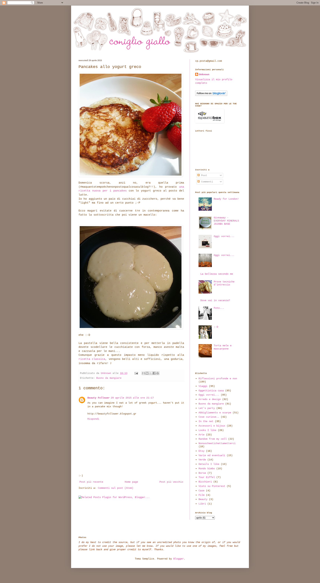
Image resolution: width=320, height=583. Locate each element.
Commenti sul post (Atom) (115, 488)
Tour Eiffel (207, 477)
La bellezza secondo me (216, 273)
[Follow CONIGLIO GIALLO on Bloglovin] (211, 95)
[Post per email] (136, 373)
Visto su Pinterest (212, 486)
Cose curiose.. (209, 416)
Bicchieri (205, 481)
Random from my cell (213, 438)
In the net (206, 421)
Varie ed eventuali (212, 455)
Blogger (178, 558)
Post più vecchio (171, 481)
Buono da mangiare (108, 378)
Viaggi (203, 386)
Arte (201, 434)
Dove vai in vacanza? (215, 300)
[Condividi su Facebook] (154, 373)
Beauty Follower (98, 397)
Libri (202, 503)
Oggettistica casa (211, 390)
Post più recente (91, 481)
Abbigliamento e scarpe (215, 412)
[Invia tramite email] (143, 373)
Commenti (206, 181)
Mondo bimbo (207, 468)
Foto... (219, 308)
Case (201, 490)
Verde (202, 459)
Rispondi (93, 418)
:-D (216, 326)
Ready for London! (226, 198)
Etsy (201, 450)
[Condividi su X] (150, 373)
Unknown (204, 74)
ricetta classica (92, 359)
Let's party (207, 408)
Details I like (209, 464)
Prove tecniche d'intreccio (224, 283)
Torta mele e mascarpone (222, 347)
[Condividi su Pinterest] (157, 373)
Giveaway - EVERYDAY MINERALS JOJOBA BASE (226, 220)
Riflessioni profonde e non (218, 378)
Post (203, 175)
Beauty (203, 499)
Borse (202, 473)
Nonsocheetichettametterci (217, 443)
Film (201, 495)
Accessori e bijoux (212, 425)
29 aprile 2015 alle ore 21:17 (132, 397)
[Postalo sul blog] (147, 373)
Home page (131, 481)
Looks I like (207, 430)
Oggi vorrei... (224, 236)
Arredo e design (210, 399)
